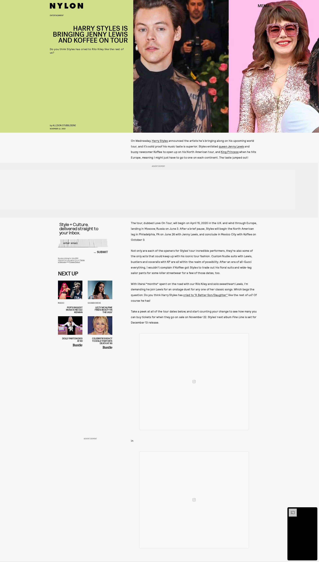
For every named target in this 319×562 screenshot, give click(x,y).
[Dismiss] (313, 510)
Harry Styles (160, 140)
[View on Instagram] (194, 382)
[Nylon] (66, 6)
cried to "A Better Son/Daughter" (205, 295)
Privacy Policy (74, 262)
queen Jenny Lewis (231, 146)
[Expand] (291, 510)
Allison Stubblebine (64, 125)
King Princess (230, 151)
